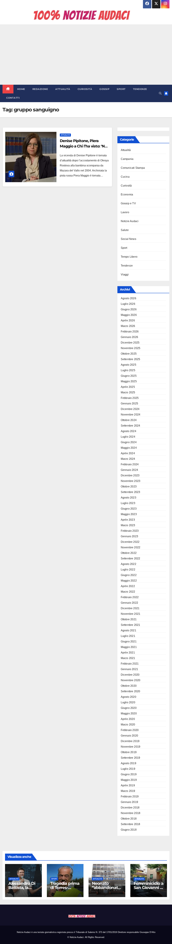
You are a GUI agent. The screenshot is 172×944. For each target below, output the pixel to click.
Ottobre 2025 (129, 353)
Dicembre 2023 (130, 475)
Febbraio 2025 (130, 398)
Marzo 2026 (128, 326)
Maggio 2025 (129, 381)
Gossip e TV (128, 203)
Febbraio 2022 (130, 597)
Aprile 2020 (128, 719)
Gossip (104, 89)
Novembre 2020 (130, 680)
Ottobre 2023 (129, 486)
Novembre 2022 (130, 547)
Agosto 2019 (128, 763)
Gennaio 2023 (129, 536)
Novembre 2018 (130, 813)
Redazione (40, 89)
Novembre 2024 (130, 414)
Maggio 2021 (129, 647)
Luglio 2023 (128, 503)
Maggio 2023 (129, 514)
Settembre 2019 (130, 757)
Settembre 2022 (130, 558)
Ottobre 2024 (129, 420)
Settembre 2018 (130, 824)
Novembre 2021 (130, 613)
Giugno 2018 (129, 829)
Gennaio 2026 (129, 337)
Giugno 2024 (129, 442)
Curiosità (85, 89)
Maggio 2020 (129, 713)
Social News (128, 239)
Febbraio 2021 (130, 663)
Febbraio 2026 (130, 331)
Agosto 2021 (128, 630)
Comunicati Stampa (133, 167)
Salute (125, 230)
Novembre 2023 (130, 481)
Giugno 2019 (129, 774)
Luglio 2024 (128, 436)
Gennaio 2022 (129, 602)
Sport (121, 89)
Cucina (125, 176)
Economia (127, 194)
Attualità (62, 89)
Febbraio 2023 (130, 530)
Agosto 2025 (128, 364)
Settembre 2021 (130, 624)
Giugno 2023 (129, 508)
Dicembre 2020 (130, 674)
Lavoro (125, 212)
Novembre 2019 (130, 746)
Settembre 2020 (130, 691)
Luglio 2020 (128, 702)
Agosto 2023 (128, 497)
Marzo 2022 (128, 591)
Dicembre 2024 (130, 409)
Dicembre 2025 (130, 342)
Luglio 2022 (128, 569)
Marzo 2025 (128, 392)
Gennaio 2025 (129, 403)
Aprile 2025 (128, 386)
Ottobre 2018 (129, 818)
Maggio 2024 (129, 447)
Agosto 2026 (128, 298)
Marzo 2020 (128, 724)
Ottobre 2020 (129, 685)
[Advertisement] (86, 54)
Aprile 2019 (128, 785)
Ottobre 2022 (129, 553)
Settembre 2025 (130, 359)
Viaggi (125, 274)
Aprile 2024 (128, 453)
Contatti (13, 97)
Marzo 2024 (128, 458)
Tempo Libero (129, 256)
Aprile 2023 (128, 519)
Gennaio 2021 (129, 669)
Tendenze (140, 89)
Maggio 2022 (129, 580)
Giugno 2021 (129, 641)
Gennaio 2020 (129, 735)
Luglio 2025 (128, 370)
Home (21, 89)
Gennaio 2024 (129, 469)
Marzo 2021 (128, 658)
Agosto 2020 (128, 696)
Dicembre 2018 (130, 807)
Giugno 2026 (129, 309)
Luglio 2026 (128, 303)
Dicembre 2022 (130, 541)
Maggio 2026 (129, 314)
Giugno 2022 (129, 575)
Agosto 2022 (128, 564)
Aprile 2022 (128, 586)
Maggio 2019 (129, 779)
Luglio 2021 (128, 636)
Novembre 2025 (130, 348)
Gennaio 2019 (129, 802)
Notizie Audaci (130, 221)
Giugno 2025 (129, 375)
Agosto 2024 (128, 431)
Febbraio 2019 (130, 796)
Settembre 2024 (130, 425)
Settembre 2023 (130, 492)
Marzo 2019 (128, 791)
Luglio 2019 (128, 768)
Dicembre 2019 (130, 741)
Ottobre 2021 (129, 619)
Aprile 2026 (128, 320)
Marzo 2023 (128, 525)
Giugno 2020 (129, 707)
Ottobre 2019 (129, 752)
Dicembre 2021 (130, 608)
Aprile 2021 (128, 652)
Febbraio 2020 (130, 730)
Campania (127, 159)
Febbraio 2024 (130, 464)
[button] (160, 93)
